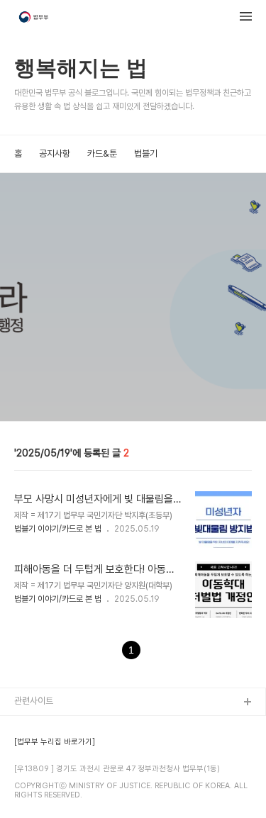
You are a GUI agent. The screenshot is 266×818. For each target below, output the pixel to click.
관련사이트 (33, 700)
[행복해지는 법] (34, 18)
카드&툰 (102, 153)
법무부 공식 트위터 (48, 771)
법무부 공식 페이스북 (52, 748)
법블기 (145, 153)
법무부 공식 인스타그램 (56, 793)
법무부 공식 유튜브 (48, 725)
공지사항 (54, 153)
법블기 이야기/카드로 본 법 (57, 529)
